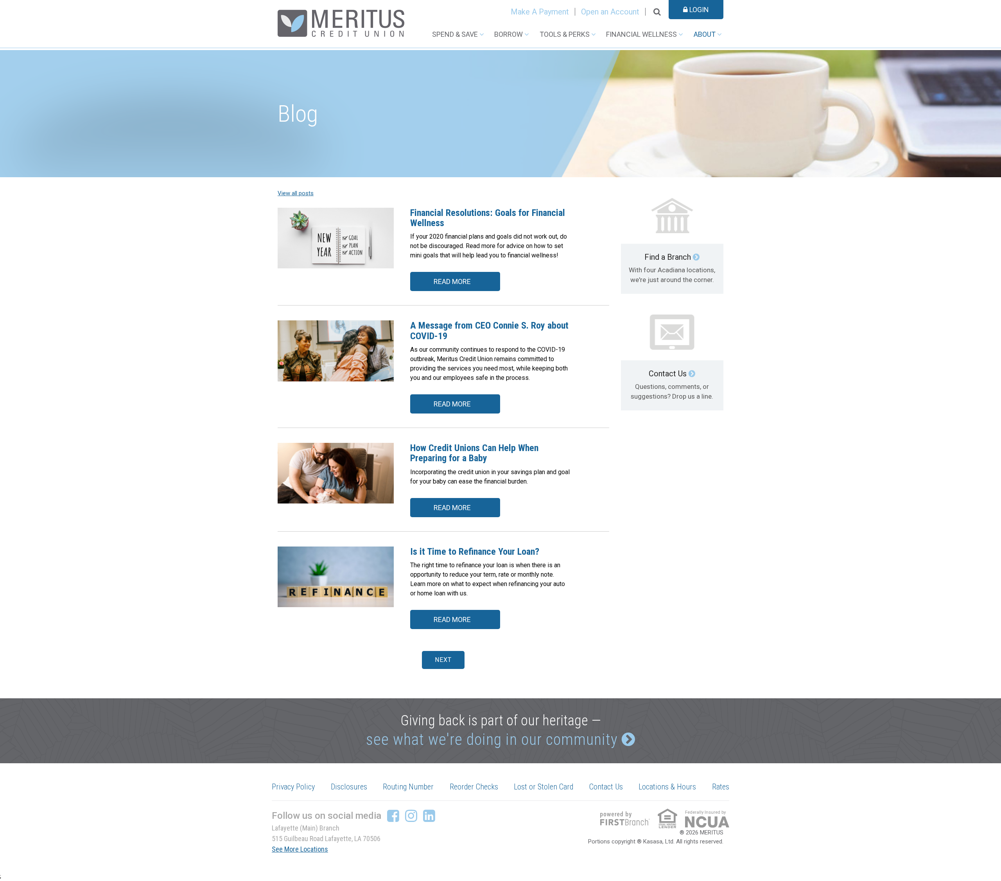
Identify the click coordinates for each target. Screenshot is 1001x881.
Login (698, 9)
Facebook (393, 816)
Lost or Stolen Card (543, 786)
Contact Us (668, 373)
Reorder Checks (474, 786)
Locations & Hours (667, 786)
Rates (720, 786)
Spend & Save (455, 34)
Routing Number (408, 786)
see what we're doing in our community (492, 739)
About (705, 34)
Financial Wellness (641, 34)
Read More (452, 281)
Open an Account (610, 11)
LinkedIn (429, 816)
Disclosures (349, 786)
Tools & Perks (565, 34)
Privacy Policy (293, 786)
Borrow (508, 34)
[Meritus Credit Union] (341, 22)
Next (443, 659)
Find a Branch (667, 257)
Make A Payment (540, 11)
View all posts (296, 193)
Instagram (411, 816)
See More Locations (300, 849)
